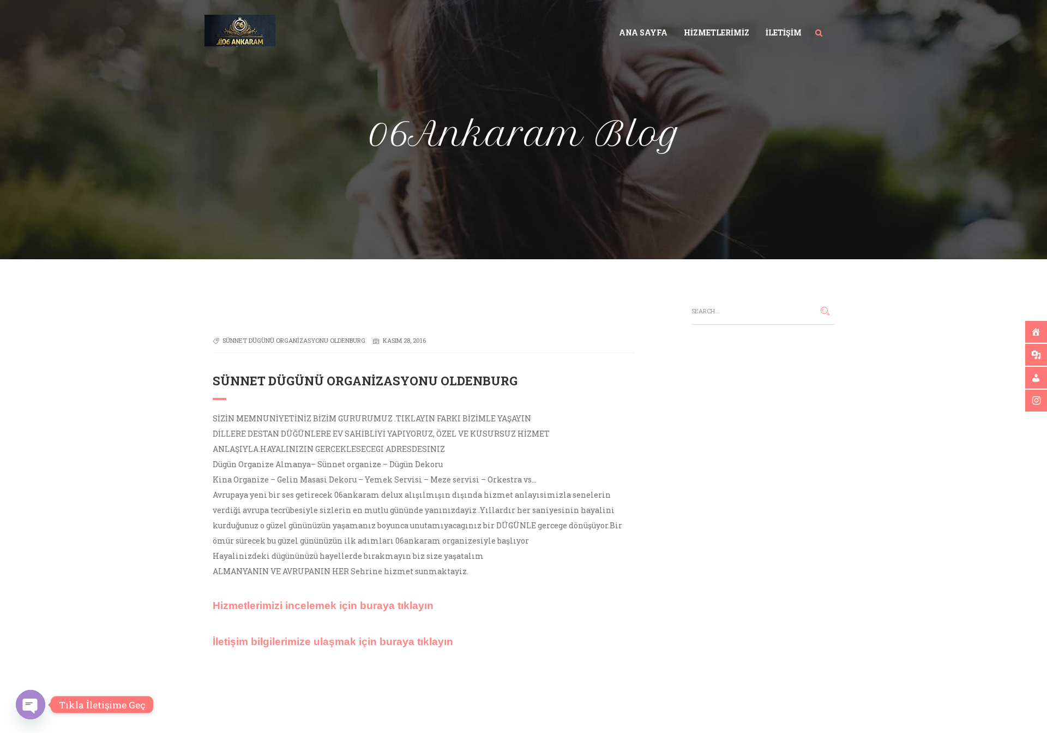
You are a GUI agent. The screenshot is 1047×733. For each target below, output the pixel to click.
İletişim (784, 32)
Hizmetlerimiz (716, 32)
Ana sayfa (643, 32)
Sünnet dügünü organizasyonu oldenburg (293, 340)
